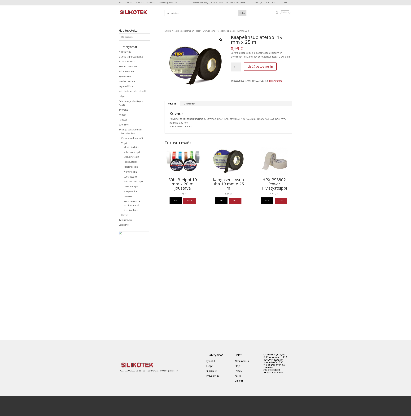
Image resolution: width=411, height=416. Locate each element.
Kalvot (124, 214)
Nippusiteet (125, 51)
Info (175, 200)
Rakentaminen (126, 71)
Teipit (198, 30)
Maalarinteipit (131, 166)
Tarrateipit (129, 196)
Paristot (123, 119)
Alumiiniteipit (130, 171)
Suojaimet (124, 124)
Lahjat (122, 96)
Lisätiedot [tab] (189, 103)
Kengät (122, 114)
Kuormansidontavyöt (132, 138)
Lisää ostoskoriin (260, 66)
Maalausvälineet (127, 81)
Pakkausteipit (130, 161)
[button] (221, 40)
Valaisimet (124, 224)
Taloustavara (125, 219)
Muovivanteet (128, 133)
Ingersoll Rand (126, 86)
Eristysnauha (209, 30)
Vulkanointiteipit (132, 152)
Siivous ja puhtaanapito (131, 56)
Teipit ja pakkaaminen (183, 30)
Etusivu (168, 30)
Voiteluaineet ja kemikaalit (132, 91)
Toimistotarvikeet (128, 66)
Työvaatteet (125, 76)
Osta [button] (235, 200)
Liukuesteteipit (131, 156)
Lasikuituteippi (131, 186)
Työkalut (123, 109)
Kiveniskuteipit (131, 210)
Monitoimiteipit (131, 147)
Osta (189, 200)
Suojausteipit (130, 176)
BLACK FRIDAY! (127, 61)
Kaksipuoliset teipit (133, 181)
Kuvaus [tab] (172, 103)
